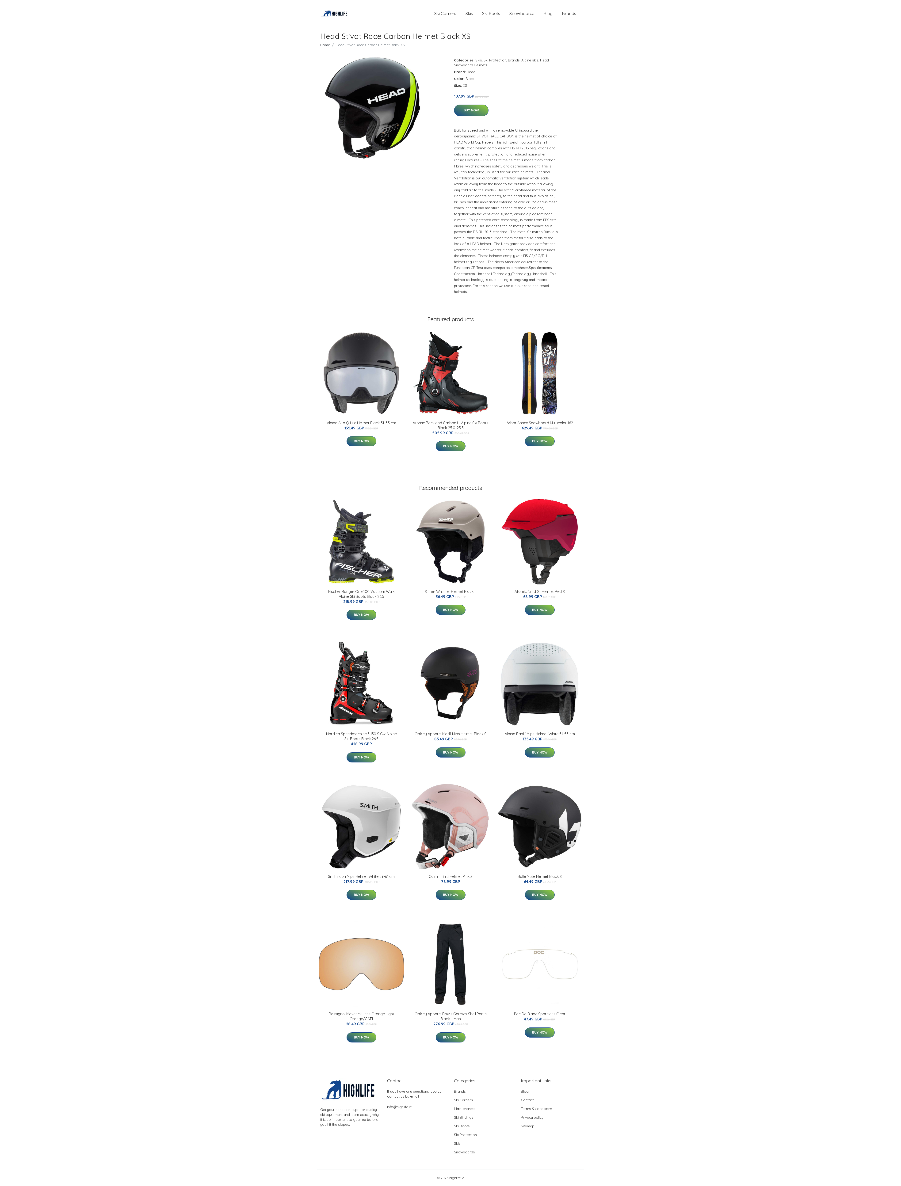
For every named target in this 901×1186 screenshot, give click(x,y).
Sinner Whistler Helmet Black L (450, 591)
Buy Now (471, 110)
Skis (469, 13)
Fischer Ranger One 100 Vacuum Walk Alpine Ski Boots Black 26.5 (361, 594)
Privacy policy (532, 1117)
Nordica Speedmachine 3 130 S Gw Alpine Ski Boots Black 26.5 (361, 736)
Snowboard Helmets (470, 65)
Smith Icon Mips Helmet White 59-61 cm (361, 876)
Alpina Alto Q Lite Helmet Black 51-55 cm (361, 423)
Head (544, 60)
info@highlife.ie (399, 1107)
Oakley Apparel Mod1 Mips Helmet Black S (450, 733)
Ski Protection (495, 60)
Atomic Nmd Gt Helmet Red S (540, 591)
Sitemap (527, 1126)
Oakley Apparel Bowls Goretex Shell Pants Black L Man (451, 1016)
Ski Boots (491, 13)
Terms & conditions (536, 1108)
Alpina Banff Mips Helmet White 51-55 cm (540, 733)
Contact (527, 1100)
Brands (569, 13)
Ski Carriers (445, 13)
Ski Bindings (463, 1117)
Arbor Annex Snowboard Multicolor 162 (540, 423)
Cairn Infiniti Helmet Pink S (451, 876)
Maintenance (464, 1108)
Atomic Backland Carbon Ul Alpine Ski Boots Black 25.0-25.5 (450, 425)
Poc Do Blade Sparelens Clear (539, 1014)
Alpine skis (529, 60)
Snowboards (521, 13)
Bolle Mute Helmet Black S (540, 876)
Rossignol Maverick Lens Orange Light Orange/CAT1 (361, 1016)
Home (325, 45)
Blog (548, 13)
